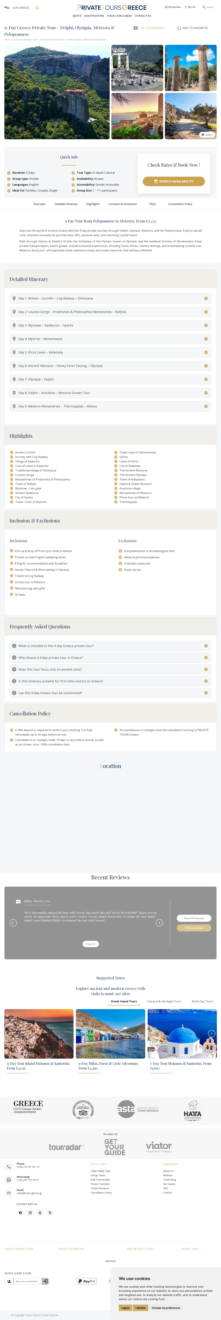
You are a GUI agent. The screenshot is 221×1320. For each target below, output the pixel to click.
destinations (94, 15)
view (110, 1260)
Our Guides (169, 1184)
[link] (26, 1281)
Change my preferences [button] (166, 1307)
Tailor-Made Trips (100, 1171)
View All (90, 943)
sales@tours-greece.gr (29, 1193)
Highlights (93, 204)
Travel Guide (190, 1249)
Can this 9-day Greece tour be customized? (50, 693)
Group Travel (98, 1175)
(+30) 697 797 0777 (28, 1180)
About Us (168, 1171)
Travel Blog (169, 1179)
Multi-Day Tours (202, 1001)
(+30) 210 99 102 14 (28, 1166)
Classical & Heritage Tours (25, 39)
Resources (170, 1164)
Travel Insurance (100, 1188)
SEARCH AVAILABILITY (174, 181)
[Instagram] (30, 1213)
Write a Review (194, 928)
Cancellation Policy (180, 204)
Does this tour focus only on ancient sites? (50, 669)
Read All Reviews (194, 918)
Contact (167, 1192)
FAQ (165, 1188)
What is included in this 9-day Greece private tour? (56, 646)
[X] (50, 1213)
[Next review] (159, 922)
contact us (143, 15)
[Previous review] (13, 922)
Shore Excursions (71, 1249)
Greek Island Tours (124, 1001)
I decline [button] (141, 1307)
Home (7, 39)
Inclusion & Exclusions (123, 204)
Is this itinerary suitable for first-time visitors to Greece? (60, 681)
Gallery (207, 134)
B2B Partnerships (100, 1179)
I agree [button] (125, 1307)
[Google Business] (40, 1213)
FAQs (152, 204)
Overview (39, 204)
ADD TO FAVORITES (192, 28)
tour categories (119, 15)
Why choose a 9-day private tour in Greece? (50, 658)
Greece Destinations (18, 1249)
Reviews (167, 1175)
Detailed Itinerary (66, 204)
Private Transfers (100, 1184)
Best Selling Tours (140, 1249)
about (77, 15)
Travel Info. (99, 1164)
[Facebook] (20, 1213)
